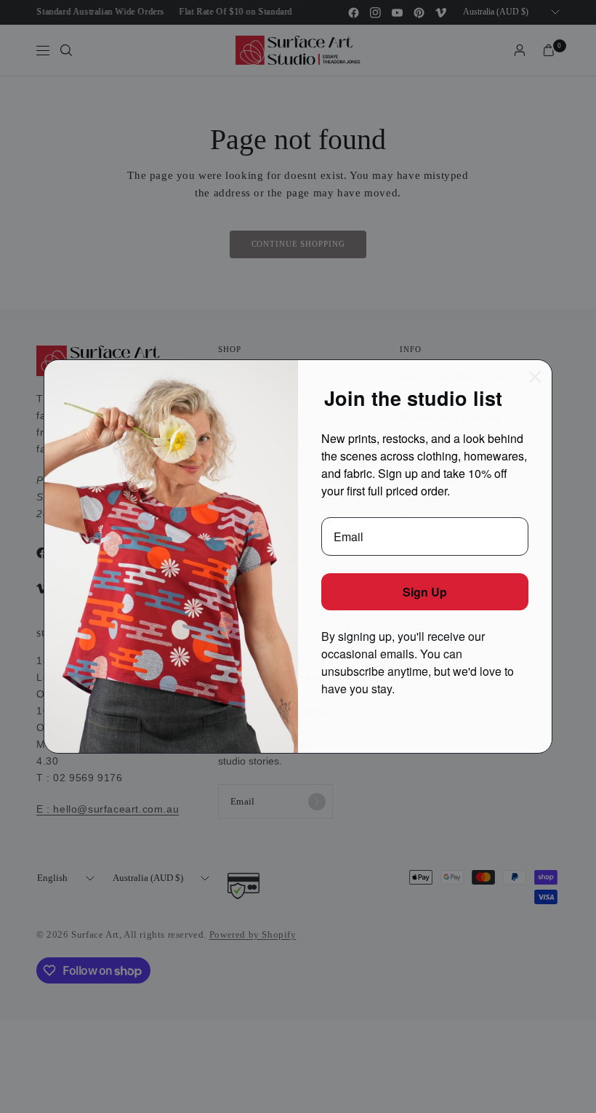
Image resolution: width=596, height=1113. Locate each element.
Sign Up (425, 591)
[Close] (535, 376)
